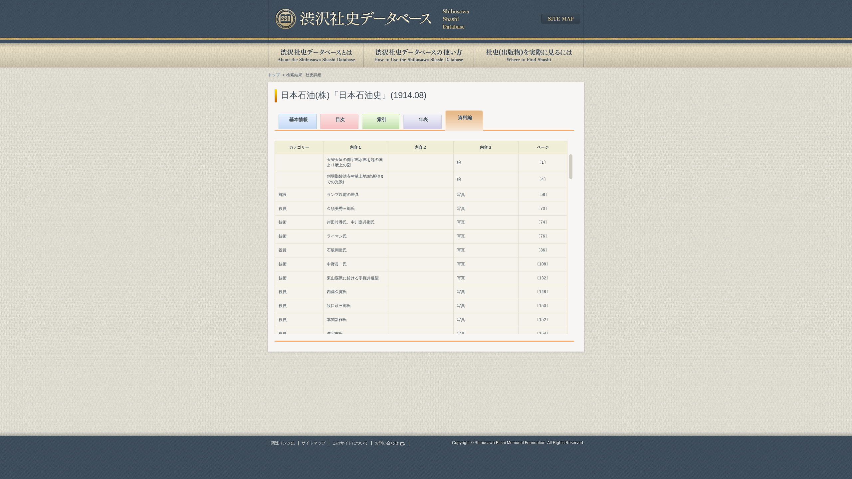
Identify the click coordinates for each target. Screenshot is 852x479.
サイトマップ (313, 443)
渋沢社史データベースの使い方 (418, 55)
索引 (381, 119)
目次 (340, 119)
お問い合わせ (387, 443)
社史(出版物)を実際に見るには (529, 55)
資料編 (465, 117)
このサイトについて (350, 443)
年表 (423, 119)
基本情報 (298, 119)
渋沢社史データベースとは (315, 55)
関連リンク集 (283, 443)
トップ (274, 75)
